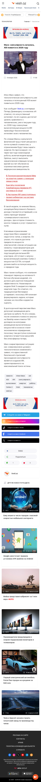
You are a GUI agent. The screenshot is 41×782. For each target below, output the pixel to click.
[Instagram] (14, 755)
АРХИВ (20, 742)
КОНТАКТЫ (20, 739)
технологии (28, 387)
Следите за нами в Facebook (16, 434)
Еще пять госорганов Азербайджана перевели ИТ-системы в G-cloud (19, 188)
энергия (22, 383)
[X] (18, 755)
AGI (7, 380)
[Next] (38, 15)
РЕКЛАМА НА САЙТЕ (20, 735)
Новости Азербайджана (13, 15)
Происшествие (30, 8)
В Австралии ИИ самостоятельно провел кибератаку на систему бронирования (21, 197)
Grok (18, 387)
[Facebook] (9, 755)
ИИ (14, 380)
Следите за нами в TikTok (16, 427)
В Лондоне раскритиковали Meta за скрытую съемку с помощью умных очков (21, 178)
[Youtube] (22, 755)
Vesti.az (20, 109)
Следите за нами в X (14, 440)
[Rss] (31, 755)
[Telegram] (27, 755)
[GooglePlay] (13, 773)
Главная (26, 21)
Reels (4, 8)
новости (9, 376)
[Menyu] (3, 3)
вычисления (11, 383)
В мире (19, 8)
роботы (32, 383)
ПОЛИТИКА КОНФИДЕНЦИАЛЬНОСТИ (20, 746)
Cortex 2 (9, 387)
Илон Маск (20, 376)
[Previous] (2, 15)
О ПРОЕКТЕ (20, 750)
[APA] (20, 768)
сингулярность (24, 380)
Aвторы (11, 8)
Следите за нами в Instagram (17, 421)
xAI (30, 376)
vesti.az (9, 391)
